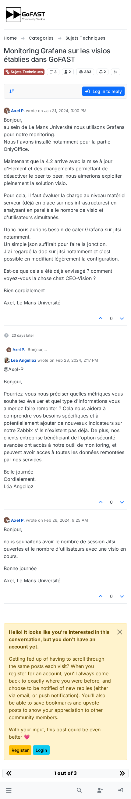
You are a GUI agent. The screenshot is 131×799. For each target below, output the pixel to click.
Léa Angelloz (23, 360)
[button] (8, 790)
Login (41, 750)
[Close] (119, 632)
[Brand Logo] (26, 14)
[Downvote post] (122, 318)
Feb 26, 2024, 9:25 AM (66, 520)
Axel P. (18, 110)
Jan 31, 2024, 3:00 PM (65, 110)
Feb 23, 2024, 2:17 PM (77, 360)
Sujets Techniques (26, 71)
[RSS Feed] (115, 72)
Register (20, 750)
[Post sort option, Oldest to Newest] (11, 91)
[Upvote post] (100, 318)
